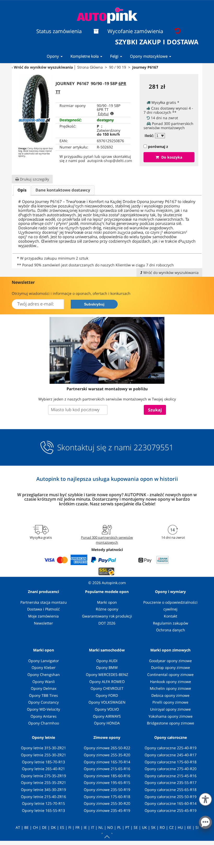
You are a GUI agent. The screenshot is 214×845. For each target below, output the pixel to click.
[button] (205, 798)
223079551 (154, 447)
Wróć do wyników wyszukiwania (43, 67)
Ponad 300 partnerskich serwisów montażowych (107, 539)
